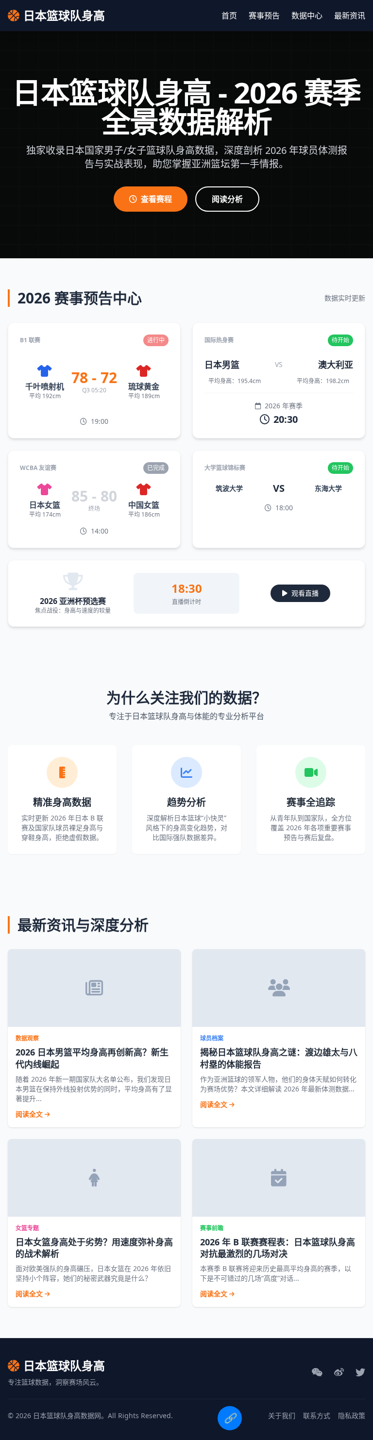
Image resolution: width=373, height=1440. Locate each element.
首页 (229, 15)
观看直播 (305, 593)
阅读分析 (227, 199)
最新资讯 (349, 15)
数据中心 (306, 15)
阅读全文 (30, 1114)
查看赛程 (156, 199)
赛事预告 (264, 15)
